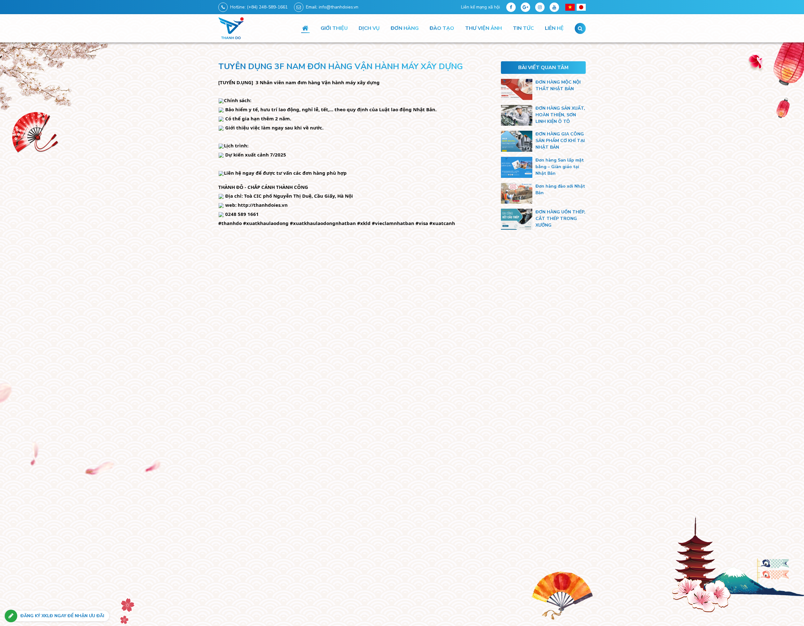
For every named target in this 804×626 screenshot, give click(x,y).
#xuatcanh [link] (442, 223)
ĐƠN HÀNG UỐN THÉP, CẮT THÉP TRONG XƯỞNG (560, 218)
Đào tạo (442, 28)
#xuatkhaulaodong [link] (266, 223)
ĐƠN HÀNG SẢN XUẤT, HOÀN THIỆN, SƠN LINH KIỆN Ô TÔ (560, 114)
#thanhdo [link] (230, 223)
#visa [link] (422, 223)
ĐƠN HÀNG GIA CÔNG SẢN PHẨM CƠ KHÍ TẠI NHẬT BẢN (560, 140)
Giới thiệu (334, 28)
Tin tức (523, 28)
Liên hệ (554, 28)
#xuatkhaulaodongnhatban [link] (323, 223)
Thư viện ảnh (483, 28)
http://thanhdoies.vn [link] (263, 205)
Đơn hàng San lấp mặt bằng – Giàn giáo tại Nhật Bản (559, 166)
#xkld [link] (364, 223)
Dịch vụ (369, 28)
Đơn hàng (405, 28)
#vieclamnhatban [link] (393, 223)
